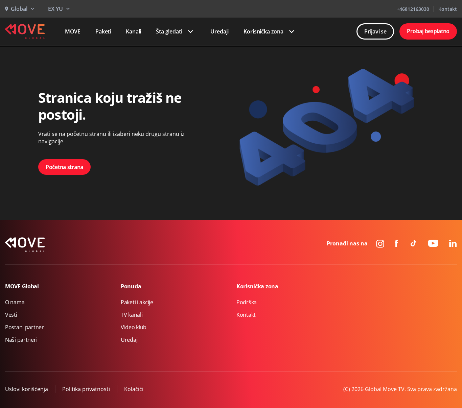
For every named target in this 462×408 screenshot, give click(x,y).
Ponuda (131, 286)
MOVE (72, 31)
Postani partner (24, 327)
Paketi (103, 31)
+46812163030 (413, 9)
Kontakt (447, 9)
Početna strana (64, 167)
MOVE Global (22, 286)
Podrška (246, 302)
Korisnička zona (263, 31)
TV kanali (131, 314)
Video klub (133, 327)
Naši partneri (21, 339)
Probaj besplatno (428, 31)
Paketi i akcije (137, 302)
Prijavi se (375, 31)
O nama (14, 302)
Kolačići (133, 389)
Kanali (133, 31)
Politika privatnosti (86, 389)
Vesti (11, 314)
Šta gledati (169, 31)
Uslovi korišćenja (26, 389)
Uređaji (219, 31)
